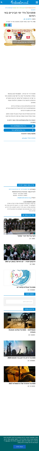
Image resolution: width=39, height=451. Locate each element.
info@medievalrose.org (24, 197)
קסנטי (33, 238)
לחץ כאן (8, 441)
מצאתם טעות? (28, 138)
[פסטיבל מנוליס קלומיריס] (19, 278)
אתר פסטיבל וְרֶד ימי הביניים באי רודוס (19, 189)
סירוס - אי (32, 386)
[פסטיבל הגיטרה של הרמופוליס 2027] (19, 374)
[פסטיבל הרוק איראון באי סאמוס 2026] (19, 348)
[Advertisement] (19, 70)
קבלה (33, 264)
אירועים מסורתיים (31, 7)
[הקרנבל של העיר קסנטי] (19, 226)
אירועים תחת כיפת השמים (19, 7)
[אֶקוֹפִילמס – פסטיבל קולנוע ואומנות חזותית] (19, 320)
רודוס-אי (33, 10)
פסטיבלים (8, 7)
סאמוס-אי (32, 289)
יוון (11, 7)
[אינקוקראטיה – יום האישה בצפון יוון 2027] (19, 252)
